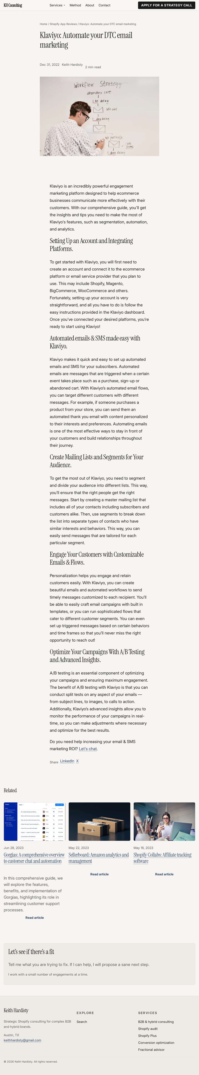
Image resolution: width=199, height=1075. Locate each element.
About (89, 5)
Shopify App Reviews (63, 24)
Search (82, 1022)
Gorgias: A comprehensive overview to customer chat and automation (34, 857)
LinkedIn (67, 761)
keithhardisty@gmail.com (22, 1040)
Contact (104, 5)
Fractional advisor (151, 1050)
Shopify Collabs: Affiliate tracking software (162, 857)
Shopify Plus (147, 1036)
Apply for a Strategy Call (166, 5)
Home (43, 24)
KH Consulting (13, 5)
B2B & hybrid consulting (156, 1022)
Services (56, 5)
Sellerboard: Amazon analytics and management (99, 857)
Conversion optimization (156, 1043)
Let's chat (88, 748)
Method (75, 5)
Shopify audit (148, 1029)
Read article (34, 918)
